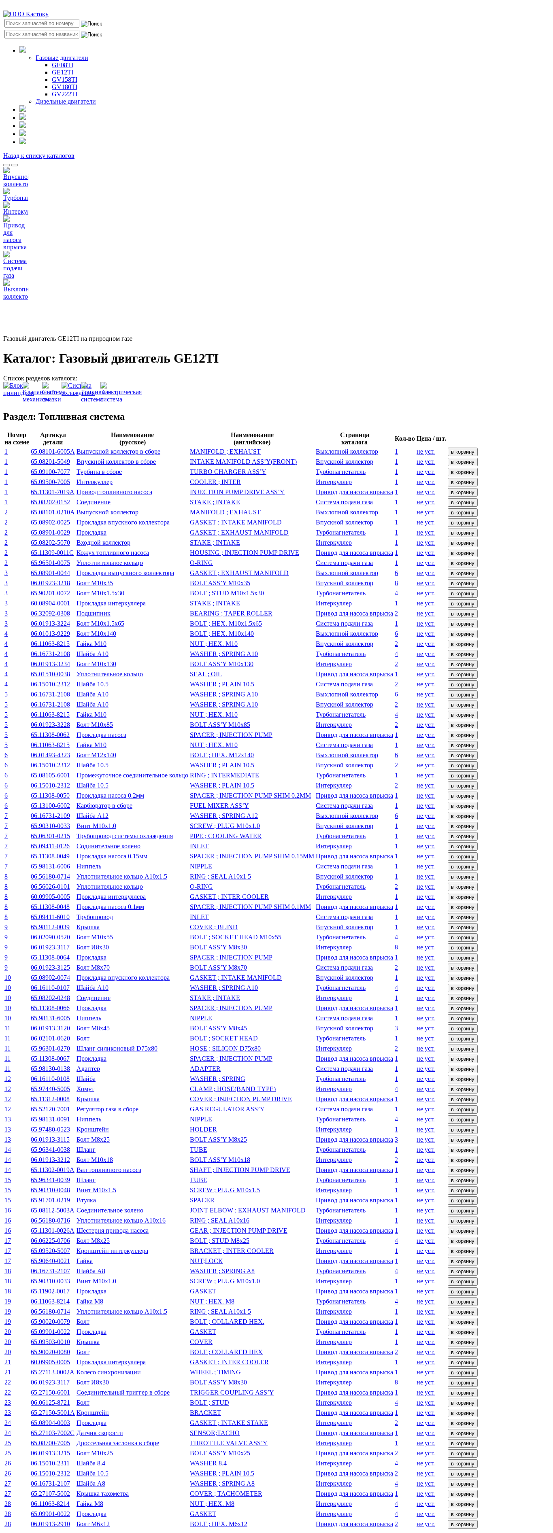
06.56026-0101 (50, 886)
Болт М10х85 (95, 724)
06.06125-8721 (50, 1402)
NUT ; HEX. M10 (214, 643)
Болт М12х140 (96, 755)
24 (7, 1422)
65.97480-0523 (50, 1129)
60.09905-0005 (50, 896)
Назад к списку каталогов (38, 155)
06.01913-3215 (50, 1453)
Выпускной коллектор (107, 512)
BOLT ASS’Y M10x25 (220, 1453)
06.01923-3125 (50, 967)
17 (7, 1240)
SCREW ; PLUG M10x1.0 (225, 825)
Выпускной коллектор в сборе (118, 451)
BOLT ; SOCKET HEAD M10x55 (235, 937)
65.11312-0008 (50, 1099)
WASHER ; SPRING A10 (224, 653)
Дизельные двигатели (66, 101)
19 (7, 1301)
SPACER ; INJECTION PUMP (231, 734)
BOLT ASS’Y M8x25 (218, 1139)
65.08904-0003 (50, 1422)
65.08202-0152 (50, 502)
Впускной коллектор (344, 461)
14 (7, 1149)
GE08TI (62, 65)
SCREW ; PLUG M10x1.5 (225, 1190)
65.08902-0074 (50, 977)
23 (7, 1402)
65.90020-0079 (50, 1321)
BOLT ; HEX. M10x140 (222, 633)
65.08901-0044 (50, 572)
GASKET (203, 1291)
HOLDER (203, 1129)
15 (7, 1179)
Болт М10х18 (95, 1159)
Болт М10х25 (95, 1453)
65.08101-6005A (53, 451)
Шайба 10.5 (92, 684)
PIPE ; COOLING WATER (226, 835)
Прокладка (91, 532)
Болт (83, 1038)
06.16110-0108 (50, 1078)
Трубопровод (95, 916)
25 (7, 1443)
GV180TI (64, 86)
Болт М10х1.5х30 (100, 593)
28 (7, 1503)
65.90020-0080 (50, 1351)
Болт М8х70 (93, 967)
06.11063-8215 (50, 643)
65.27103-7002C (52, 1432)
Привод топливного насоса (114, 491)
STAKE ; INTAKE (215, 502)
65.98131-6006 (50, 866)
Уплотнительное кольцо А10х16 (121, 1220)
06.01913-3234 (50, 663)
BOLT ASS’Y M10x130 (221, 663)
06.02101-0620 (50, 1038)
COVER (201, 1341)
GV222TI (64, 94)
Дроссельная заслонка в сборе (118, 1443)
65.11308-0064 (50, 957)
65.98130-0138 (50, 1068)
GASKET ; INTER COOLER (229, 896)
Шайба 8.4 (91, 1463)
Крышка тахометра (103, 1493)
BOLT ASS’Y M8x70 (218, 967)
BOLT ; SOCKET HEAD (224, 1038)
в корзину (462, 452)
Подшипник (94, 613)
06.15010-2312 (50, 684)
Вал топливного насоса (109, 1169)
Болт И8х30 (93, 947)
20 (7, 1331)
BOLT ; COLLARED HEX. (227, 1321)
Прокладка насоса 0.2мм (110, 795)
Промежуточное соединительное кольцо (132, 775)
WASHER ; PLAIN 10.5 (222, 684)
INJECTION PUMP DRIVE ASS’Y (237, 491)
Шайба (86, 1078)
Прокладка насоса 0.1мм (110, 906)
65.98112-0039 (50, 927)
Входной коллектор (103, 542)
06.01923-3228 (50, 724)
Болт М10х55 (95, 937)
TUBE (198, 1149)
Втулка (86, 1200)
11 (7, 1028)
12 (7, 1078)
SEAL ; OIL (206, 674)
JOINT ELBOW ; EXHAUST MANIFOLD (248, 1210)
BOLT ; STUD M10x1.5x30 (227, 593)
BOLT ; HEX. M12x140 (222, 755)
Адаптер (88, 1068)
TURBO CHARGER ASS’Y (228, 471)
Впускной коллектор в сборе (116, 461)
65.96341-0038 (50, 1149)
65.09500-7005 (50, 481)
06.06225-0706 (50, 1240)
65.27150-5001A (53, 1412)
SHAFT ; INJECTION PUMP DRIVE (240, 1169)
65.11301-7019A (52, 491)
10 (7, 977)
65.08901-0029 (50, 532)
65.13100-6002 (50, 805)
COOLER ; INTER (215, 481)
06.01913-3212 (50, 1159)
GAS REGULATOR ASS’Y (227, 1109)
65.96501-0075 (50, 562)
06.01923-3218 (50, 583)
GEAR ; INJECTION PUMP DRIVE (238, 1230)
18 (7, 1271)
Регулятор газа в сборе (107, 1109)
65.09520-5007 (50, 1250)
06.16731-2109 (50, 815)
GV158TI (64, 79)
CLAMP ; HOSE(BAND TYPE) (233, 1088)
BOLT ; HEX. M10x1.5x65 (226, 623)
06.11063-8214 (50, 1301)
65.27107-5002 (50, 1493)
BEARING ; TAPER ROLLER (231, 613)
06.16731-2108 (50, 653)
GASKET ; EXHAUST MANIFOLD (239, 532)
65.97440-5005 (50, 1088)
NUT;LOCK (206, 1260)
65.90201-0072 (50, 593)
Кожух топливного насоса (113, 552)
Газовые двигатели (62, 57)
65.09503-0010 (50, 1341)
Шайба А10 (92, 653)
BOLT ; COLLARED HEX (226, 1351)
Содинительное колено (108, 846)
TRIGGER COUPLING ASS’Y (232, 1392)
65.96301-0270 (50, 1048)
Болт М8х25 (93, 1139)
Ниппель (89, 866)
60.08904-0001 (50, 603)
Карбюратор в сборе (104, 805)
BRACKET (205, 1412)
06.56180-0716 (50, 1220)
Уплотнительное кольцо (110, 562)
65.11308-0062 (50, 734)
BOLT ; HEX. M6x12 (218, 1523)
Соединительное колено (110, 1210)
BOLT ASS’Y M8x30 (218, 947)
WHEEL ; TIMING (215, 1372)
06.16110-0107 (50, 987)
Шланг (86, 1149)
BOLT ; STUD (209, 1402)
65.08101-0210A (53, 512)
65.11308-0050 (50, 795)
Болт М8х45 (93, 1028)
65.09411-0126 (50, 846)
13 (7, 1119)
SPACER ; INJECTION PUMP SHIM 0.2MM (250, 795)
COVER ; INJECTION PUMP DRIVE (241, 1099)
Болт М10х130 (96, 663)
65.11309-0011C (52, 552)
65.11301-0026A (52, 1230)
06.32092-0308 (50, 613)
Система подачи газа (344, 502)
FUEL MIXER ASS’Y (219, 805)
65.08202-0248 (50, 997)
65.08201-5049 (50, 461)
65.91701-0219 (50, 1200)
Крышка (88, 927)
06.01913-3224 (50, 623)
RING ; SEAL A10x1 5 (220, 876)
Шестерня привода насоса (113, 1230)
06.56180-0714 (50, 876)
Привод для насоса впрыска (354, 491)
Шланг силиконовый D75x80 (117, 1048)
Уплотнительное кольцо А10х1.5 (122, 876)
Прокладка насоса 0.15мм (112, 856)
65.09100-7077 (50, 471)
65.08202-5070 (50, 542)
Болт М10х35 (95, 583)
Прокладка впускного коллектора (123, 522)
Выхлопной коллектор (347, 451)
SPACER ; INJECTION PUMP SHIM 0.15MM (252, 856)
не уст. (426, 451)
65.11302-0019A (52, 1169)
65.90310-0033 (50, 825)
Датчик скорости (100, 1432)
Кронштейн (93, 1129)
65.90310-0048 (50, 1190)
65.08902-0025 (50, 522)
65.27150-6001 (50, 1392)
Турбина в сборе (99, 471)
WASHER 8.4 (208, 1463)
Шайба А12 (92, 815)
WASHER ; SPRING (217, 1078)
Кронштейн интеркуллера (112, 1250)
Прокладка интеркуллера (111, 603)
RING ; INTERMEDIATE (224, 775)
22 (7, 1382)
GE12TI (62, 72)
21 (7, 1362)
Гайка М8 (90, 1301)
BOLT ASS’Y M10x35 (220, 583)
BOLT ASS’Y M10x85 (220, 724)
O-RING (201, 562)
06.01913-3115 (50, 1139)
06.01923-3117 (50, 947)
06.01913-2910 (50, 1523)
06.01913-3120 (50, 1028)
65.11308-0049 (50, 856)
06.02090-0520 (50, 937)
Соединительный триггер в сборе (123, 1392)
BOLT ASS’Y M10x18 (220, 1159)
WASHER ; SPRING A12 (224, 815)
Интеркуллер (95, 481)
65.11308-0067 (50, 1058)
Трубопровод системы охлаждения (125, 835)
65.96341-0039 (50, 1179)
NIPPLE (201, 866)
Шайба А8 (91, 1271)
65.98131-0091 (50, 1119)
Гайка (85, 1260)
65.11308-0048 (50, 906)
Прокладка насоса (101, 734)
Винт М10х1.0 (96, 825)
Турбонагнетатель (341, 471)
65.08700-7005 (50, 1443)
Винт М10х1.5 (96, 1190)
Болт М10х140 (96, 633)
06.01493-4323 (50, 755)
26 (7, 1463)
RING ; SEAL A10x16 (219, 1220)
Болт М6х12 (93, 1523)
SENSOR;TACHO (215, 1432)
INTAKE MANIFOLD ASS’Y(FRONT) (243, 461)
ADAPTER (205, 1068)
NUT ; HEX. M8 (212, 1301)
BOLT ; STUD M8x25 (219, 1240)
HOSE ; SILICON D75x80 (225, 1048)
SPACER (202, 1200)
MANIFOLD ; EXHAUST (225, 451)
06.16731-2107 (50, 1271)
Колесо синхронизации (109, 1372)
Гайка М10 (91, 643)
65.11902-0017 (50, 1291)
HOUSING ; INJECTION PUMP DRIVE (244, 552)
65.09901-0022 (50, 1331)
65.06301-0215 (50, 835)
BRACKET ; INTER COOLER (232, 1250)
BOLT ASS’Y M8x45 (218, 1028)
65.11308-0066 (50, 1007)
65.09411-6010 (50, 916)
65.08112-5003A (52, 1210)
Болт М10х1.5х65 (100, 623)
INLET (199, 846)
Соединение (94, 502)
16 (7, 1210)
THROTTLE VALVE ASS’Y (229, 1443)
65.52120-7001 (50, 1109)
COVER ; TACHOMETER (226, 1493)
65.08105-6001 (50, 775)
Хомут (85, 1088)
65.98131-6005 (50, 1018)
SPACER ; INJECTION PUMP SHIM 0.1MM (250, 906)
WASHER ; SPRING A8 (222, 1271)
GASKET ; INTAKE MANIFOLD (236, 522)
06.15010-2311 (50, 1463)
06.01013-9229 (50, 633)
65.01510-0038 (50, 674)
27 (7, 1483)
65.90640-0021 (50, 1260)
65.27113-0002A (52, 1372)
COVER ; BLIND (214, 927)
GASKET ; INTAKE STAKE (229, 1422)
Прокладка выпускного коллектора (125, 572)
